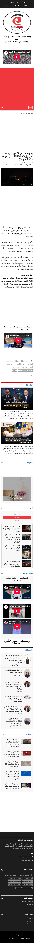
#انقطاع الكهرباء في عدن (25, 370)
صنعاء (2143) (19, 888)
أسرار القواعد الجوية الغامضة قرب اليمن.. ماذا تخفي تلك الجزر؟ (12, 764)
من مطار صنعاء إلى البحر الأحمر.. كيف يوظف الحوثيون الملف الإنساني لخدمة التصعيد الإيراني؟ (13, 685)
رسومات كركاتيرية (26, 902)
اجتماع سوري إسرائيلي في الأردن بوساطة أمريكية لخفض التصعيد (17, 406)
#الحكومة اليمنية (10, 361)
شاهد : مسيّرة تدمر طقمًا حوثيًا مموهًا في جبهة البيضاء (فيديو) (11, 528)
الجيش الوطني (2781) (14, 885)
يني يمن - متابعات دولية (24, 403)
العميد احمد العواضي (16, 726)
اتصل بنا (29, 924)
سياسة (23, 113)
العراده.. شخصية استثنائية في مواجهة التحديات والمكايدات (12, 697)
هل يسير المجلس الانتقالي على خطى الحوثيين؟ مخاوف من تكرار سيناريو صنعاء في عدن (13, 708)
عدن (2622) (29, 888)
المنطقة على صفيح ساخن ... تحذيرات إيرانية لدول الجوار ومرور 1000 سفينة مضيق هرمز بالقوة (12, 538)
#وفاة (14, 370)
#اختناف (17, 364)
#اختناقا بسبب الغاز (27, 367)
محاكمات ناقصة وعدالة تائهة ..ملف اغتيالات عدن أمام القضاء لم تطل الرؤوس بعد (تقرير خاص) (12, 743)
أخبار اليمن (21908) (24, 875)
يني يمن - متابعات (26, 438)
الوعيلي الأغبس (17, 701)
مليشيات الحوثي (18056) (15, 878)
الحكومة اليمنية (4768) (14, 881)
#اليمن (19, 361)
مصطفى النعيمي (17, 665)
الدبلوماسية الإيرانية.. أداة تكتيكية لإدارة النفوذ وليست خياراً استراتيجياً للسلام (13, 721)
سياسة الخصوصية (18, 938)
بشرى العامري (18, 675)
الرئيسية (28, 113)
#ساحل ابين (9, 364)
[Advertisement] (17, 86)
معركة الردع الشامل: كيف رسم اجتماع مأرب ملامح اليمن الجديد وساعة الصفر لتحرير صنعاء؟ (13, 659)
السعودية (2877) (27, 885)
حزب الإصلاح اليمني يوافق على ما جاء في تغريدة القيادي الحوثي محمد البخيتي (11, 775)
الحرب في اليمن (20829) (11, 875)
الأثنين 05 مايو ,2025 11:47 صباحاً (21, 165)
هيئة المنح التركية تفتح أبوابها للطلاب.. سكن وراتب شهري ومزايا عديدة (11, 754)
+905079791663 (26, 860)
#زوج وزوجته (16, 367)
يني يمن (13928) (27, 881)
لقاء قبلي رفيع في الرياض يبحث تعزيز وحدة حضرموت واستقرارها (18, 441)
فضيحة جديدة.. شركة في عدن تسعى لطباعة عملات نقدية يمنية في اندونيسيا (12, 786)
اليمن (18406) (28, 878)
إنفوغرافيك (28, 905)
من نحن (29, 921)
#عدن (22, 364)
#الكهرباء (29, 364)
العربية (25, 5)
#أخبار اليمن (26, 361)
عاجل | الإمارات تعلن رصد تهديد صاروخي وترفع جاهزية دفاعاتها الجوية (11, 563)
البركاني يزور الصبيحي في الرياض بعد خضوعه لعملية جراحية (12, 548)
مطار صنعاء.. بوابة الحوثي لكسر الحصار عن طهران (13, 671)
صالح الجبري (18, 691)
